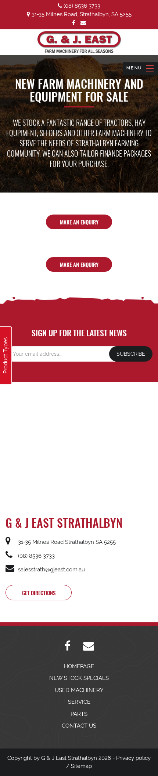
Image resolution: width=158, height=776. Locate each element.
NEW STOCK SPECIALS (79, 678)
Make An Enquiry (79, 222)
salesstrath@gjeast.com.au (51, 569)
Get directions (38, 593)
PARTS (79, 714)
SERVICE (79, 702)
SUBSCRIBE (130, 354)
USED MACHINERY (79, 690)
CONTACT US (79, 725)
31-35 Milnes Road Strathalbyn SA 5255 (66, 542)
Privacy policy (133, 758)
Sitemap (81, 766)
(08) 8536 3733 (81, 6)
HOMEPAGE (79, 666)
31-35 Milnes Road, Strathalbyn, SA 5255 (81, 14)
